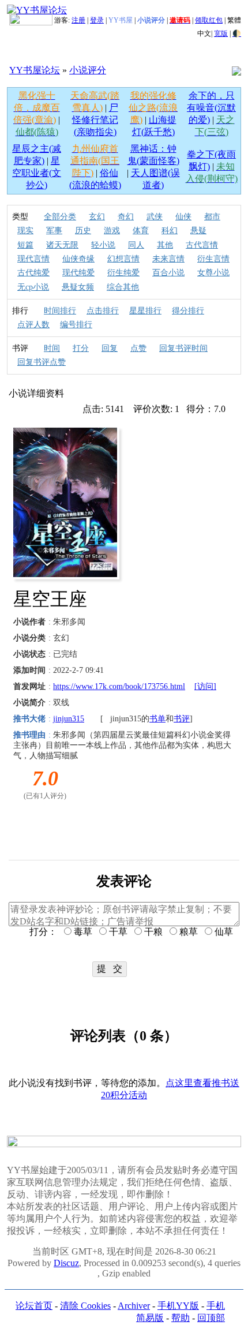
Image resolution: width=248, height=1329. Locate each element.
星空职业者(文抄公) (36, 173)
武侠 (154, 216)
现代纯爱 (78, 272)
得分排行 (188, 310)
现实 (25, 230)
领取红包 (209, 20)
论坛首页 (34, 1306)
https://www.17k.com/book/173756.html (119, 686)
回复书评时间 (183, 348)
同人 (136, 245)
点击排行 (103, 310)
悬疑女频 (78, 287)
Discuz (66, 1263)
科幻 (169, 230)
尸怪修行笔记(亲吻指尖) (95, 120)
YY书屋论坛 (34, 70)
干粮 (152, 932)
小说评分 (87, 70)
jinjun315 (68, 718)
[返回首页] (37, 10)
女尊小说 (213, 272)
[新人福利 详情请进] (30, 20)
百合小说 (168, 272)
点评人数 (33, 324)
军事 (54, 230)
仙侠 (183, 216)
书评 (182, 718)
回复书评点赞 (41, 362)
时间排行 (60, 310)
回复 (110, 348)
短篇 (25, 245)
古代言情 (202, 245)
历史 (83, 230)
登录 (97, 20)
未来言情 (168, 258)
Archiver (134, 1306)
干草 (117, 932)
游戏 (112, 230)
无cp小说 (33, 287)
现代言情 (33, 258)
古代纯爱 (33, 272)
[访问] (205, 686)
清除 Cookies (85, 1306)
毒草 (82, 932)
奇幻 (126, 216)
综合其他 (123, 287)
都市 (212, 216)
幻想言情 (123, 258)
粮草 (187, 932)
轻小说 (103, 245)
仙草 (222, 932)
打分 (81, 348)
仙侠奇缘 (78, 258)
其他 (165, 245)
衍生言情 (213, 258)
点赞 (138, 348)
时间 (52, 348)
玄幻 (97, 216)
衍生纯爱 (123, 272)
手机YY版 (178, 1306)
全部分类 (60, 216)
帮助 (180, 1318)
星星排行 (145, 310)
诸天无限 (62, 245)
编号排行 (76, 324)
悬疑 (198, 230)
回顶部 (211, 1318)
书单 (157, 718)
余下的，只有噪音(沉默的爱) (211, 108)
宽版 (221, 33)
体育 (141, 230)
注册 (78, 20)
